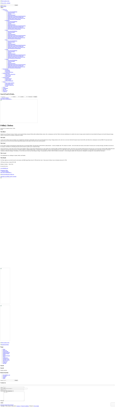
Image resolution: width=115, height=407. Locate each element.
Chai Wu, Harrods (4, 97)
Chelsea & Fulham (11, 12)
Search (1, 5)
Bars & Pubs (7, 71)
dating (4, 378)
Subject (1, 389)
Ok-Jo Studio (36, 405)
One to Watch (7, 76)
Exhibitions (7, 20)
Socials (6, 86)
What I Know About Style (10, 74)
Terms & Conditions (25, 405)
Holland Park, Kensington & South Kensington (17, 16)
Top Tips (4, 89)
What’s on (5, 9)
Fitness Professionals (9, 80)
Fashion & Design (6, 73)
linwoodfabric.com (6, 374)
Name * (1, 387)
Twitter (5, 404)
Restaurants (7, 69)
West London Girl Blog (9, 82)
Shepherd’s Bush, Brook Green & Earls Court (16, 18)
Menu (2, 7)
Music (6, 39)
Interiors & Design (6, 355)
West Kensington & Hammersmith (14, 19)
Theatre (6, 49)
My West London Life (9, 85)
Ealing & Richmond (11, 15)
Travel (4, 87)
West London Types (9, 84)
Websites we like (6, 358)
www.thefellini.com (4, 168)
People (4, 81)
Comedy (7, 59)
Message (2, 400)
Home (4, 349)
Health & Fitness (6, 77)
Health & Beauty (8, 78)
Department (2, 390)
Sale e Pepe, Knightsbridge (6, 98)
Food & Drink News (9, 72)
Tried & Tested (8, 79)
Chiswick (9, 13)
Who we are (5, 90)
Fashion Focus (8, 75)
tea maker (5, 376)
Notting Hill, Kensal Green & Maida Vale (15, 17)
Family (6, 30)
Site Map (4, 363)
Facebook (12, 404)
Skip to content (3, 6)
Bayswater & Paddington (12, 11)
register (4, 377)
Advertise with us (6, 360)
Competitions (5, 88)
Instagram (2, 404)
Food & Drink (5, 68)
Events (6, 10)
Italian (7, 170)
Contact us (5, 91)
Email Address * (3, 388)
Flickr (8, 404)
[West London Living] (4, 0)
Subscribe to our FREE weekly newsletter (8, 176)
